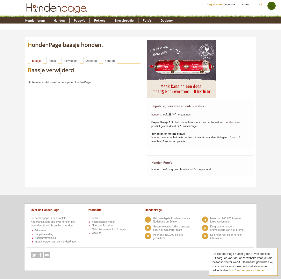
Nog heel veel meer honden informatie (226, 236)
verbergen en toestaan (251, 270)
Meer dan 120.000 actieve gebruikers (168, 236)
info (231, 270)
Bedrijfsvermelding (45, 238)
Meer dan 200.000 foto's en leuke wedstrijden (226, 219)
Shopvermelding (44, 234)
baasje (36, 61)
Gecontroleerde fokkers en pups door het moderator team (171, 228)
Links (95, 218)
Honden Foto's (161, 162)
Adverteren (41, 230)
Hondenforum (35, 20)
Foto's (147, 20)
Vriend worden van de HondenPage (55, 241)
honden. (156, 114)
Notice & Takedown (103, 225)
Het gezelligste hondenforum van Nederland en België (172, 219)
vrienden (91, 61)
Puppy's (79, 20)
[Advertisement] (101, 148)
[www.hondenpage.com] (57, 15)
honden (110, 61)
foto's (52, 61)
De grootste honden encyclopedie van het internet (227, 228)
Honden (59, 20)
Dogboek (167, 20)
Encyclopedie (124, 20)
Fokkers (100, 20)
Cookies (96, 233)
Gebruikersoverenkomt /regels (109, 229)
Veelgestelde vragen (103, 222)
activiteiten (71, 61)
